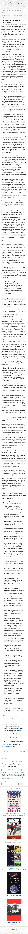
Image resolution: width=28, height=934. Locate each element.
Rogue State (14, 841)
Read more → (11, 778)
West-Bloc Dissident (14, 922)
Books (4, 759)
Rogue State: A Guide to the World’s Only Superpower (13, 777)
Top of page (14, 929)
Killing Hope (14, 868)
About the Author (9, 766)
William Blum (11, 3)
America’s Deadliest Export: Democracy (14, 813)
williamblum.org (5, 746)
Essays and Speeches (11, 764)
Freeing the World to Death (14, 895)
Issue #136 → (23, 751)
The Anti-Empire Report (12, 761)
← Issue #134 (4, 751)
